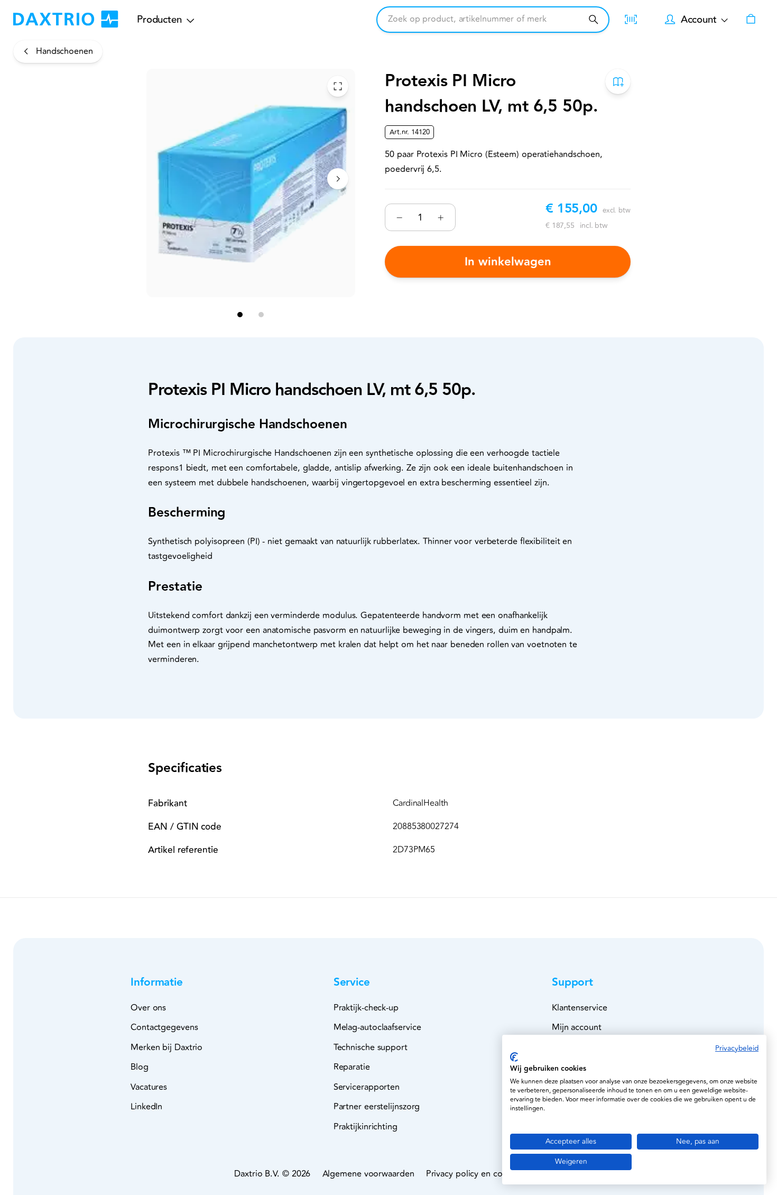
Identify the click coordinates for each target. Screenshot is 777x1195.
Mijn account (577, 1027)
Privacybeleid (736, 1048)
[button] (174, 983)
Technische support (371, 1047)
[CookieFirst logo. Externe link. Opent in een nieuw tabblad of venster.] (514, 1057)
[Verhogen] (441, 217)
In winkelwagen (508, 262)
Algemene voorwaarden (368, 1174)
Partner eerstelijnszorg (377, 1107)
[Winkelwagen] (750, 19)
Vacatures (149, 1087)
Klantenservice (579, 1008)
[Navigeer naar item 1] (240, 315)
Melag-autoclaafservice (377, 1027)
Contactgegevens (164, 1027)
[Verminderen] (399, 217)
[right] (337, 178)
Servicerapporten (367, 1087)
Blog (140, 1067)
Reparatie (352, 1067)
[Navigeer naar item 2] (261, 315)
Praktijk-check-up (366, 1008)
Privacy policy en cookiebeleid (484, 1174)
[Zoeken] (593, 19)
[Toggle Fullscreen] (337, 86)
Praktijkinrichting (365, 1127)
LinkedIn (146, 1107)
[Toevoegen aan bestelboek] (618, 81)
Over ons (148, 1008)
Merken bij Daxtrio (166, 1047)
